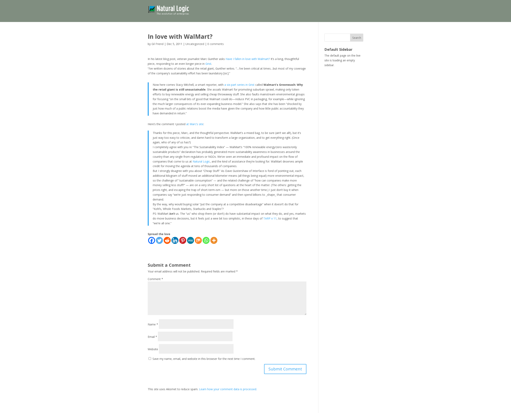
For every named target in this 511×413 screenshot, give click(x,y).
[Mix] (198, 240)
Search (356, 38)
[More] (213, 240)
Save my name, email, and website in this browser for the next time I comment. (204, 359)
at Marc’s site (194, 124)
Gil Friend (157, 44)
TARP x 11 (270, 218)
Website (153, 349)
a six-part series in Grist (239, 85)
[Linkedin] (174, 240)
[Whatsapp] (206, 240)
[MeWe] (190, 240)
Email (152, 337)
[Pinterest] (182, 240)
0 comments (215, 44)
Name (153, 324)
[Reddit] (167, 240)
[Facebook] (151, 240)
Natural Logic (201, 161)
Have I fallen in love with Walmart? (248, 59)
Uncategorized (194, 44)
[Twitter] (159, 240)
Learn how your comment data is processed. (228, 389)
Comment (155, 279)
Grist (208, 64)
